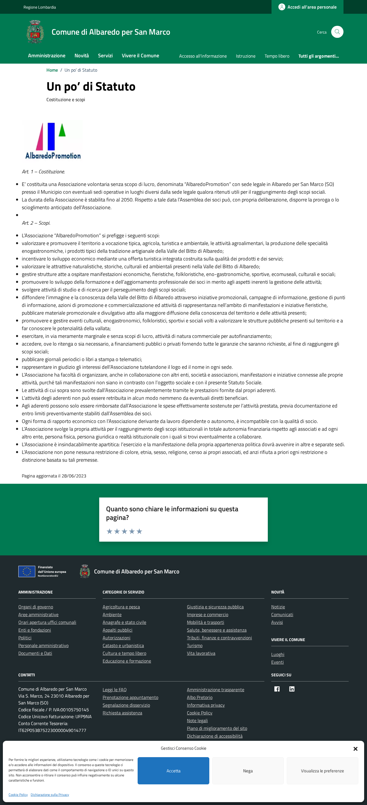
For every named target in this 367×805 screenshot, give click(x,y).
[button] (355, 748)
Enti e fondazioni (34, 629)
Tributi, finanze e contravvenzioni (219, 637)
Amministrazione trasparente (215, 689)
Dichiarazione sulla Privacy (50, 794)
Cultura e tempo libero (124, 653)
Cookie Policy (18, 794)
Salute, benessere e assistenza (217, 629)
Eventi (277, 662)
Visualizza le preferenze (322, 770)
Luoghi (277, 654)
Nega (248, 770)
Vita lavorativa (201, 653)
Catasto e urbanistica (123, 645)
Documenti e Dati (35, 653)
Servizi (105, 55)
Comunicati (282, 614)
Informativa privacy (206, 705)
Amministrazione (46, 55)
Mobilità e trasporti (205, 622)
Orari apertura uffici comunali (47, 622)
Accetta (174, 770)
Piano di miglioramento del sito (217, 728)
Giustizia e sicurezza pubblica (215, 606)
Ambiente (112, 614)
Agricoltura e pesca (121, 606)
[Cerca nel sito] (337, 32)
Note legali (197, 720)
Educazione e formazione (127, 660)
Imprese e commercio (207, 614)
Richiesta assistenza (122, 712)
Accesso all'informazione (203, 55)
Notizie (278, 606)
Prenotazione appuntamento (130, 697)
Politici (25, 637)
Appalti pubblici (117, 629)
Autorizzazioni (116, 637)
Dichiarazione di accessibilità (215, 735)
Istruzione (245, 55)
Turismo (194, 645)
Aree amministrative (38, 614)
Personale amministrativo (43, 645)
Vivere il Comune (140, 55)
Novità (82, 55)
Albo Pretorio (199, 697)
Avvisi (277, 622)
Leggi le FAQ (115, 689)
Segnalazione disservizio (126, 705)
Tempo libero (277, 55)
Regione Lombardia (40, 7)
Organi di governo (35, 606)
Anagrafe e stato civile (124, 622)
